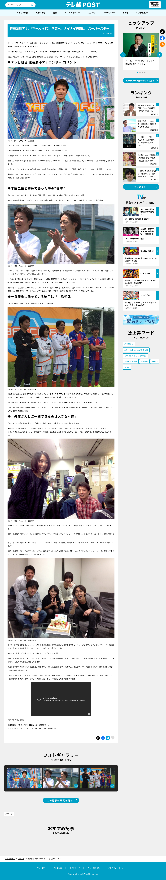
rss (162, 44)
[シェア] (103, 738)
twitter (162, 31)
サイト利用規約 (94, 868)
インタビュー (142, 12)
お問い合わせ (75, 868)
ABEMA (155, 361)
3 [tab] (142, 72)
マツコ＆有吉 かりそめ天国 (135, 355)
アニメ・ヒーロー (72, 12)
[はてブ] (108, 738)
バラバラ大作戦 (130, 361)
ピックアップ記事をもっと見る (140, 80)
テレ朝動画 (57, 868)
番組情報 (144, 361)
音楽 (55, 12)
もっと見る (140, 186)
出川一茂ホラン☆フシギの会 (136, 349)
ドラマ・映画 (22, 12)
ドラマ (127, 367)
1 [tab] (137, 72)
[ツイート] (98, 738)
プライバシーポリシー (116, 868)
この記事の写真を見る (60, 800)
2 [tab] (140, 72)
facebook (162, 38)
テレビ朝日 (41, 868)
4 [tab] (144, 72)
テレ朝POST (83, 4)
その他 (125, 12)
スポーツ (92, 12)
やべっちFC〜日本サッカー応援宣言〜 (33, 725)
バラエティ (40, 12)
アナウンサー (109, 12)
